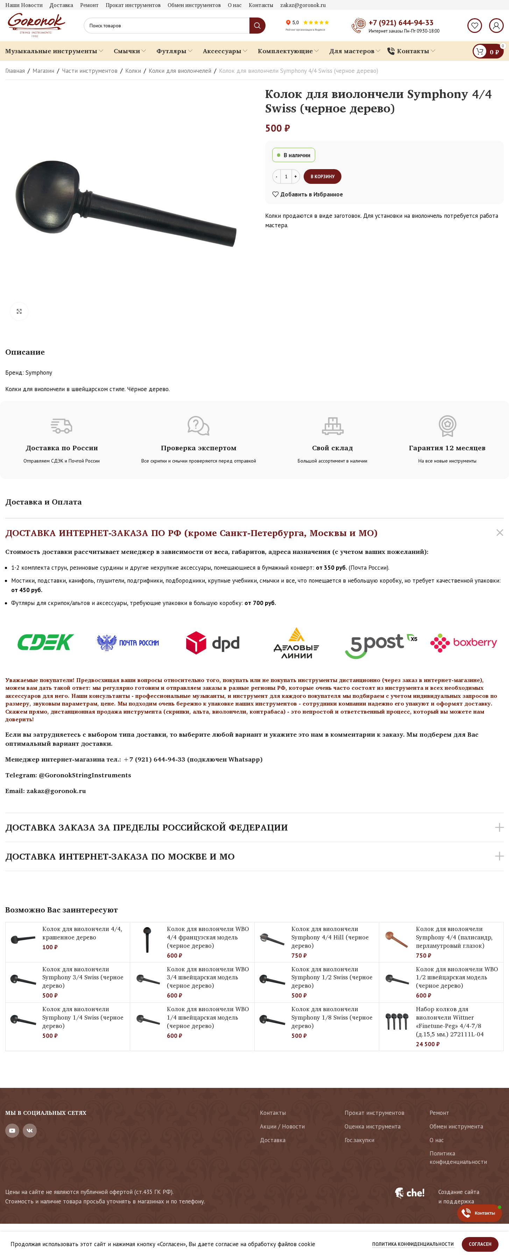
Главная (15, 71)
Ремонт (439, 1113)
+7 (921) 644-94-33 (401, 22)
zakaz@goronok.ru (56, 790)
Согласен (480, 1244)
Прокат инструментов (374, 1113)
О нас (437, 1140)
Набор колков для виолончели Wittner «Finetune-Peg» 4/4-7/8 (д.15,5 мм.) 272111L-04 (450, 1021)
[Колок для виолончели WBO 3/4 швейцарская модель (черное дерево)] (148, 980)
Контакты (273, 1113)
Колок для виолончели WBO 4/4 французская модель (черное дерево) (208, 937)
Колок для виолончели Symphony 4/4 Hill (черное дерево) (330, 937)
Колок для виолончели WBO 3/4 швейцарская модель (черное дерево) (208, 977)
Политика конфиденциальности (458, 1158)
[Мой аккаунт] (496, 26)
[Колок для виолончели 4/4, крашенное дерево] (23, 940)
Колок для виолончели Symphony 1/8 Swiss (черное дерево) (332, 1017)
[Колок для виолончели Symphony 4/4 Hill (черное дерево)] (272, 940)
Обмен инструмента (456, 1126)
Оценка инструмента (373, 1126)
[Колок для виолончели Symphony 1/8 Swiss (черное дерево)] (272, 1020)
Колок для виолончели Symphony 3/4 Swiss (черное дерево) (82, 977)
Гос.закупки (359, 1140)
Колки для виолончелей (180, 71)
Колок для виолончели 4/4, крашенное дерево (82, 933)
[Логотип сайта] (35, 25)
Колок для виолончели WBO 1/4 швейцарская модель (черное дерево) (208, 1017)
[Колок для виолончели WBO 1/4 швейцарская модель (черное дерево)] (148, 1020)
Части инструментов (90, 71)
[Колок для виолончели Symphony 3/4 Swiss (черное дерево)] (23, 980)
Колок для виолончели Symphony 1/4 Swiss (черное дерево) (82, 1017)
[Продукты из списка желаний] (475, 26)
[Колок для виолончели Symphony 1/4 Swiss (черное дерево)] (23, 1020)
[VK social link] (30, 1131)
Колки (133, 71)
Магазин (43, 71)
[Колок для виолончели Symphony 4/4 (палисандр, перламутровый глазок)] (397, 940)
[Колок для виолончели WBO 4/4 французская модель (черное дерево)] (148, 940)
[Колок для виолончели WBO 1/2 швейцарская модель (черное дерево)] (397, 980)
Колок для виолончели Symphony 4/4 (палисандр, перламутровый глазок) (454, 937)
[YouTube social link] (12, 1131)
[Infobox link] (445, 1196)
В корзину (322, 177)
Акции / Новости (282, 1126)
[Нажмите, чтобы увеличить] (19, 311)
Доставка (272, 1140)
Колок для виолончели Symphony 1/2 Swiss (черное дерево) (332, 977)
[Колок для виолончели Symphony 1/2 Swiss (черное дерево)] (272, 980)
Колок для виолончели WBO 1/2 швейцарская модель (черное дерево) (457, 977)
